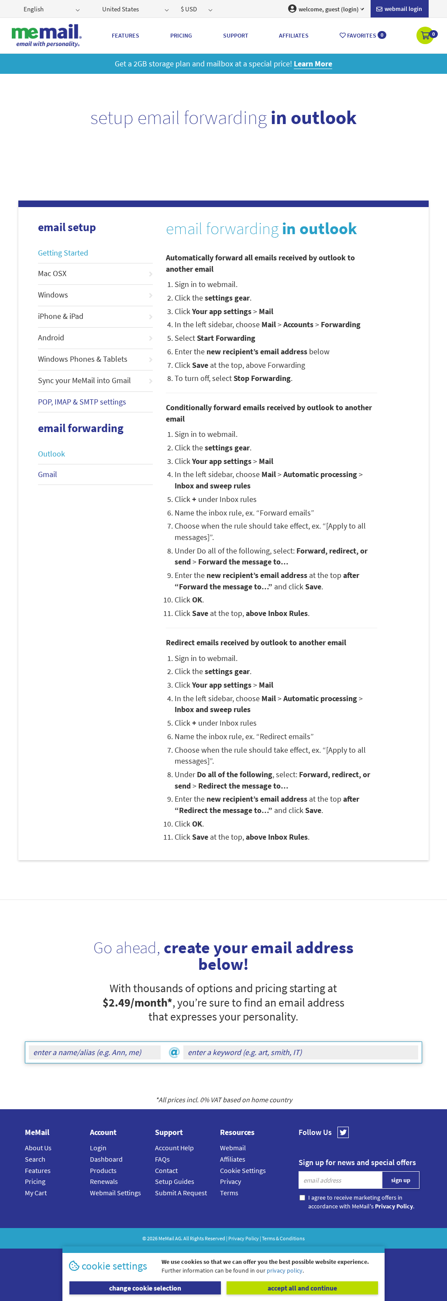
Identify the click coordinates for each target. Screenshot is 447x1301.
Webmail (233, 1147)
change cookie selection (145, 1288)
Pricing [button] (181, 35)
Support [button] (235, 35)
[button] (425, 36)
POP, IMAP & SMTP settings (82, 402)
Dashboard (106, 1159)
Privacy (230, 1181)
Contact (166, 1170)
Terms (229, 1192)
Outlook (51, 454)
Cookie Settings (243, 1170)
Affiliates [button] (294, 35)
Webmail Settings (115, 1192)
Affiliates (232, 1159)
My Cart (36, 1192)
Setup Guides (174, 1181)
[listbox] (52, 8)
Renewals (104, 1181)
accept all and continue (302, 1288)
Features (38, 1170)
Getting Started (63, 253)
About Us (38, 1147)
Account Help (174, 1147)
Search (35, 1159)
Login (98, 1147)
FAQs (162, 1159)
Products (103, 1170)
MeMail (166, 1238)
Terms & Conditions (283, 1238)
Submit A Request (181, 1192)
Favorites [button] (364, 35)
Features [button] (125, 35)
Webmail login (402, 9)
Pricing (35, 1181)
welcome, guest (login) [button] (328, 9)
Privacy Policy (243, 1238)
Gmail (47, 474)
